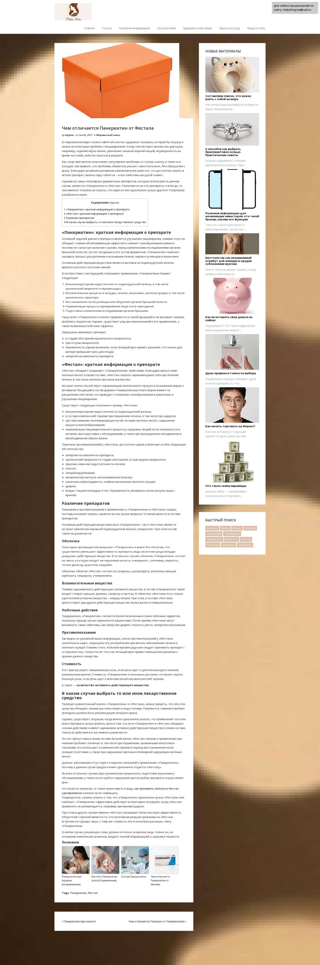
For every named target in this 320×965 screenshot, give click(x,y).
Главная (89, 28)
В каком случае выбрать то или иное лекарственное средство (105, 222)
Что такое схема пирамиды (225, 485)
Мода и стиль (256, 28)
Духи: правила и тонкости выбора (230, 373)
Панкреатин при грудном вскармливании (71, 880)
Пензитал (232, 539)
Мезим (237, 528)
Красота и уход (229, 28)
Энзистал (213, 545)
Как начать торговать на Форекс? (230, 426)
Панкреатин (78, 893)
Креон (225, 528)
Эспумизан (245, 545)
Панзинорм (214, 533)
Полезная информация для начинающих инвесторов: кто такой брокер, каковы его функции (232, 216)
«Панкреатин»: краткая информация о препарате (97, 209)
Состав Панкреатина (133, 876)
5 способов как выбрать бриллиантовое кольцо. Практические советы (223, 152)
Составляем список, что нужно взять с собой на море (228, 97)
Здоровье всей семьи (197, 28)
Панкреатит (214, 539)
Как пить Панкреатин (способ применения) (104, 878)
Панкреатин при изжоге (80, 921)
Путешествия (166, 28)
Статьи (106, 28)
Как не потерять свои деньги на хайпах (228, 318)
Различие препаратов (79, 218)
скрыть (114, 202)
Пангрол (250, 528)
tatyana (69, 135)
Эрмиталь (228, 545)
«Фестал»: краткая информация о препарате (94, 213)
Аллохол (212, 528)
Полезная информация (134, 28)
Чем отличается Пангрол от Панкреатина (156, 921)
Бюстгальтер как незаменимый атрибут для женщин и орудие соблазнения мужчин (228, 260)
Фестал (93, 893)
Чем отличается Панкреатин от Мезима (160, 880)
